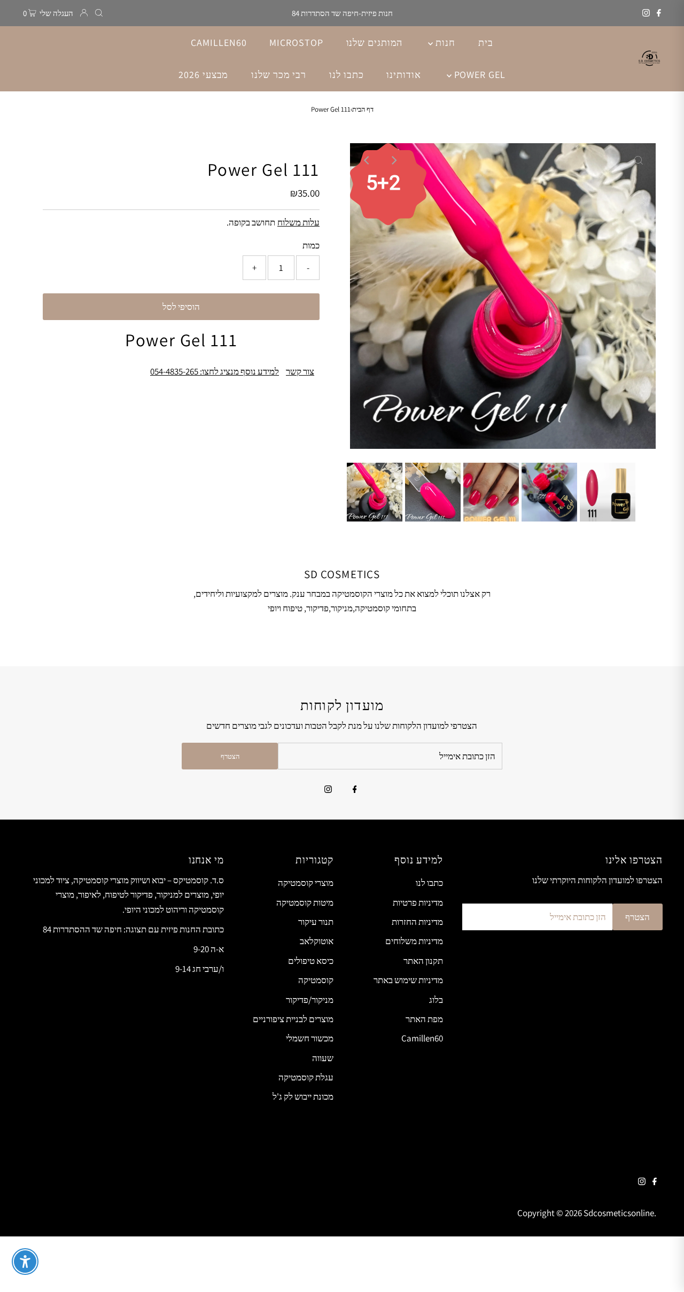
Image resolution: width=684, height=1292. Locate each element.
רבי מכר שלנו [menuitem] (278, 74)
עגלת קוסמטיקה (305, 1077)
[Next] (393, 160)
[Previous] (367, 160)
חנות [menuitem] (444, 42)
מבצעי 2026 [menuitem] (203, 74)
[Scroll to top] (662, 1270)
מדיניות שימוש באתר (408, 980)
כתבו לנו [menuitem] (346, 74)
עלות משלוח (298, 222)
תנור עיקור (315, 922)
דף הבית (363, 109)
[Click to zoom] (638, 160)
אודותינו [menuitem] (403, 74)
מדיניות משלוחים (414, 941)
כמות (311, 245)
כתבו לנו (429, 883)
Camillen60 (422, 1038)
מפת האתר (424, 1019)
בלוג (436, 1000)
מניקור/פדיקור (309, 1000)
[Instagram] (646, 13)
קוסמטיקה (315, 980)
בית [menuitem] (485, 42)
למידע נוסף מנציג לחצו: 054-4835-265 (214, 371)
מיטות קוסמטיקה (304, 902)
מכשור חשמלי (309, 1038)
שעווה (322, 1058)
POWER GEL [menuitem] (479, 74)
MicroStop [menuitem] (296, 42)
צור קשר (300, 371)
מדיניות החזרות (417, 922)
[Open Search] (99, 13)
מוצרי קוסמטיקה (305, 883)
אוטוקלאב (316, 941)
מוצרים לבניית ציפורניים (293, 1019)
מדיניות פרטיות (418, 902)
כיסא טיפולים (310, 961)
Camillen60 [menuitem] (218, 42)
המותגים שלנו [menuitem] (374, 42)
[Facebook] (659, 13)
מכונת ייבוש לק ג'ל (303, 1096)
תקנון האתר (423, 961)
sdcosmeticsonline (619, 1213)
